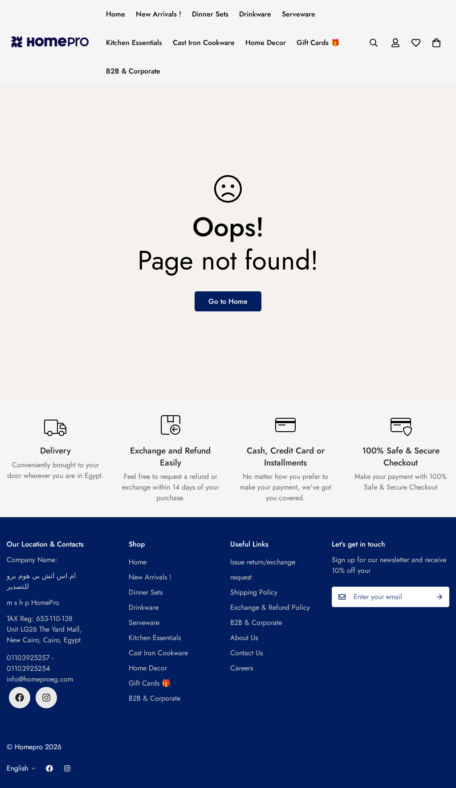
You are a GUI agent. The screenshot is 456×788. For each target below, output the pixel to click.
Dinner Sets (210, 14)
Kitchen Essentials (134, 42)
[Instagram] (46, 697)
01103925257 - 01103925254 (30, 663)
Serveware (298, 14)
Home (115, 14)
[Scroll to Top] (438, 739)
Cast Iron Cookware (204, 42)
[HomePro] (50, 42)
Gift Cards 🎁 (318, 42)
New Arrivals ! (158, 14)
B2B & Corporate (133, 71)
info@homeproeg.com (40, 679)
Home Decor (265, 42)
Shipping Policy (253, 592)
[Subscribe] (439, 597)
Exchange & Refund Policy (270, 607)
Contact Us (246, 653)
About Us (244, 638)
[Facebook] (19, 697)
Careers (241, 668)
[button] (436, 43)
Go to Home (228, 301)
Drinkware (255, 14)
